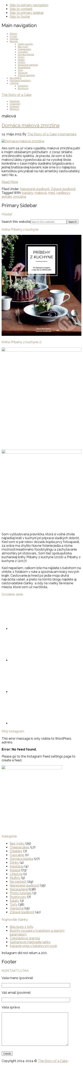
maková (40, 193)
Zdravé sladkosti (63, 189)
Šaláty (14, 901)
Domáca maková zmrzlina (30, 125)
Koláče (15, 870)
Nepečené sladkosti (34, 189)
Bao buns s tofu (21, 927)
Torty (14, 904)
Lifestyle (16, 874)
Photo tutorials (21, 893)
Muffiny (15, 878)
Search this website (16, 222)
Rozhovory (18, 897)
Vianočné (17, 908)
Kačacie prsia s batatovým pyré (33, 946)
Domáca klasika (21, 859)
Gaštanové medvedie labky (30, 942)
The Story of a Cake (16, 95)
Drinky (14, 862)
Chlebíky (16, 851)
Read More (10, 182)
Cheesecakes (19, 847)
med (51, 193)
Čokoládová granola (25, 938)
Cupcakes (17, 855)
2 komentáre (67, 134)
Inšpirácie (17, 866)
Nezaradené (19, 889)
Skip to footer (20, 16)
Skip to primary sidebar (27, 13)
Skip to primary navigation (29, 5)
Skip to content (21, 9)
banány (27, 193)
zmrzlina (19, 197)
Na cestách (18, 882)
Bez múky (17, 843)
